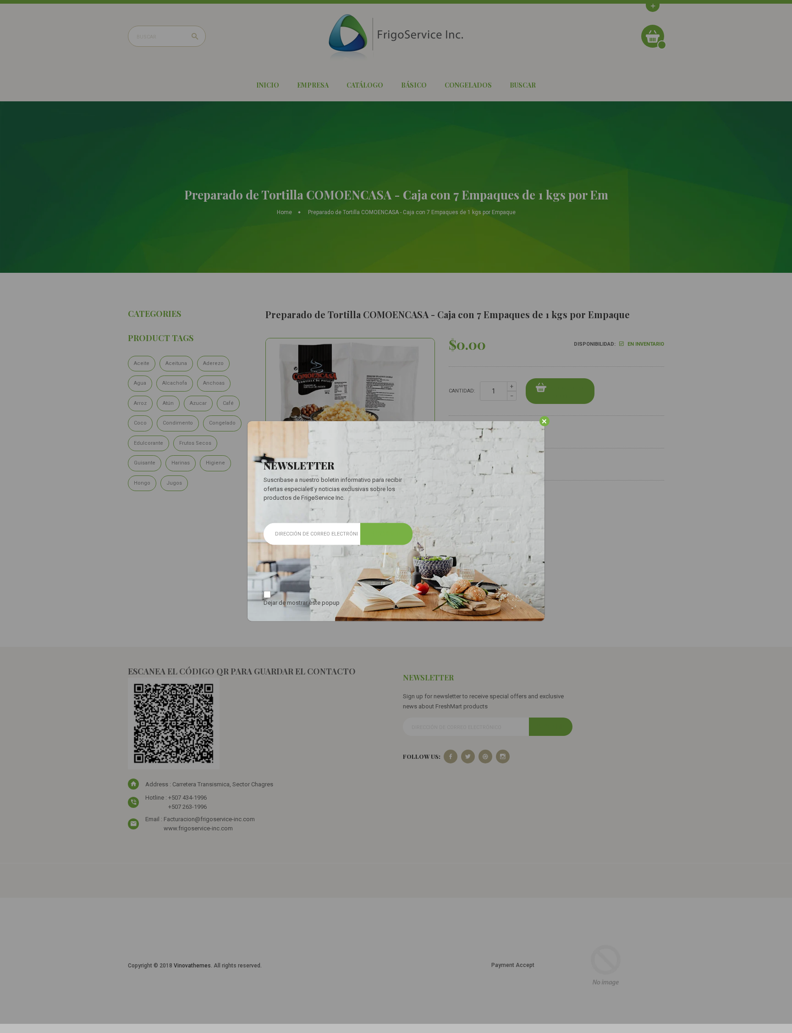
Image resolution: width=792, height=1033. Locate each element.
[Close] (544, 421)
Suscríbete (386, 533)
